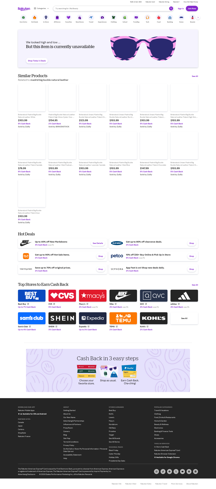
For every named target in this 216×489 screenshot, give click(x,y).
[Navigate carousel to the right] (198, 17)
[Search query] (171, 8)
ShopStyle (22, 433)
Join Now (192, 8)
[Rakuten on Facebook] (169, 471)
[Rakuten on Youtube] (182, 471)
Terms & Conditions (70, 442)
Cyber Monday (114, 454)
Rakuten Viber (130, 484)
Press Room (68, 428)
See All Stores (114, 442)
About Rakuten (192, 484)
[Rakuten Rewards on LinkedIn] (195, 471)
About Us (66, 414)
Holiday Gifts (114, 457)
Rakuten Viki (116, 484)
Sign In (181, 8)
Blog (65, 435)
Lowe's (111, 417)
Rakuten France (24, 436)
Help (65, 458)
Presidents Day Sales (117, 461)
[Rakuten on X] (176, 471)
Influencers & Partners (72, 424)
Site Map (66, 438)
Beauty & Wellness (161, 424)
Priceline (112, 431)
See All (195, 76)
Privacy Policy (68, 445)
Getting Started (69, 410)
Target (111, 435)
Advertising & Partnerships (73, 421)
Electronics (158, 428)
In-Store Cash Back (161, 447)
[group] (32, 106)
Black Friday (113, 450)
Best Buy (112, 410)
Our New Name (69, 417)
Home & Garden (160, 421)
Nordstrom (113, 424)
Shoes (156, 435)
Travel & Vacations (161, 410)
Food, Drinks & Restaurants (164, 417)
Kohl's (111, 414)
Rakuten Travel (161, 484)
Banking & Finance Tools (163, 431)
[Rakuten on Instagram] (156, 471)
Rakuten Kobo (145, 484)
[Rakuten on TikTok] (163, 471)
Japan (20, 426)
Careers (66, 431)
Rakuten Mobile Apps (26, 410)
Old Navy (112, 428)
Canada (21, 422)
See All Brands (114, 438)
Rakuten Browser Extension (165, 454)
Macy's (111, 421)
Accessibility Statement (72, 455)
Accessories (159, 438)
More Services (176, 484)
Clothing (157, 414)
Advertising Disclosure (26, 474)
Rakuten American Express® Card (167, 450)
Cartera (21, 429)
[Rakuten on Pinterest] (189, 471)
